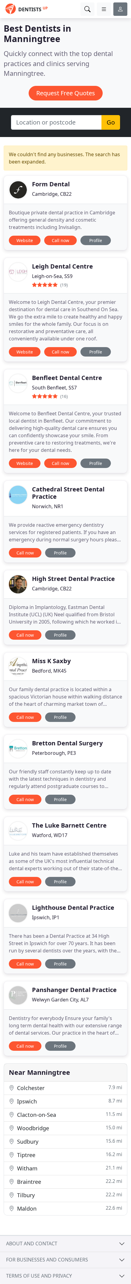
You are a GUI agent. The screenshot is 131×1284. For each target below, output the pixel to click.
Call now (60, 240)
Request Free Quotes (65, 93)
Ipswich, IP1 (45, 917)
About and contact (31, 1243)
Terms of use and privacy (39, 1275)
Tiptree (69, 1155)
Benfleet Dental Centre (67, 378)
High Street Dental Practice (73, 579)
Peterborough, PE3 (54, 753)
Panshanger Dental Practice (74, 990)
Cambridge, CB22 (52, 194)
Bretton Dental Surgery (67, 743)
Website (24, 240)
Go (111, 122)
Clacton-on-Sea (69, 1114)
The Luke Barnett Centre (69, 825)
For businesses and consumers (47, 1259)
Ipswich (69, 1101)
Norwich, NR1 (47, 506)
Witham (69, 1168)
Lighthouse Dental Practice (73, 907)
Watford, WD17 (49, 835)
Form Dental (51, 184)
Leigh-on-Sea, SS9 (52, 276)
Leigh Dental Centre (62, 266)
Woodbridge (69, 1128)
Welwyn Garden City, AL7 (60, 999)
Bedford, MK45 (49, 670)
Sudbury (69, 1141)
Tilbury (69, 1195)
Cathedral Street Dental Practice (68, 493)
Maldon (69, 1208)
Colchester (69, 1088)
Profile (95, 240)
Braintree (69, 1181)
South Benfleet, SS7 (54, 387)
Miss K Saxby (51, 661)
